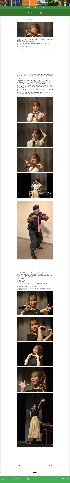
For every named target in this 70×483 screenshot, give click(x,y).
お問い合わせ (44, 7)
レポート (33, 7)
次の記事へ (50, 465)
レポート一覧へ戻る (35, 469)
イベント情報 (28, 7)
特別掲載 (36, 7)
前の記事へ (19, 465)
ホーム (25, 7)
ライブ (52, 458)
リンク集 (40, 7)
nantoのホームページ (65, 478)
